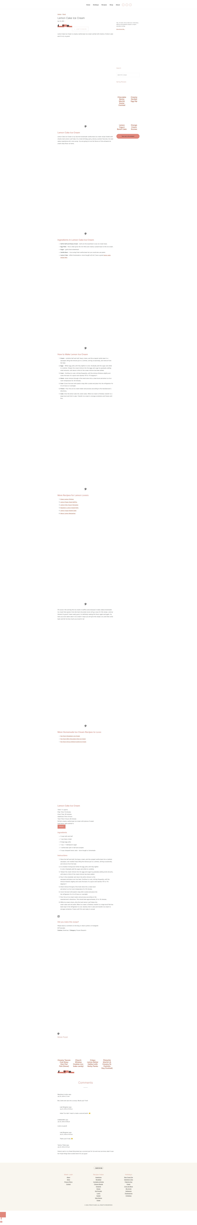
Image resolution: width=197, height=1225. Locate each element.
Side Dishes (98, 1198)
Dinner (98, 1189)
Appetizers (98, 1177)
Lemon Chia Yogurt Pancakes (69, 505)
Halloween (129, 1191)
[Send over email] (1, 1222)
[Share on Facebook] (1, 1219)
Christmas (128, 1196)
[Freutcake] (66, 5)
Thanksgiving (128, 1193)
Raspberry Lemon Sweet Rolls (69, 507)
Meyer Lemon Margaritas (67, 513)
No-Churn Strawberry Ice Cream (70, 736)
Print (61, 826)
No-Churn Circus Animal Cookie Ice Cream (73, 741)
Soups (98, 1200)
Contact (68, 1184)
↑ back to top (98, 1168)
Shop (68, 1179)
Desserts (98, 1186)
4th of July (128, 1189)
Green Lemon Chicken (67, 499)
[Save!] (85, 127)
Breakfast (98, 1179)
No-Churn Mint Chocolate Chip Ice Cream (73, 739)
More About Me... (120, 29)
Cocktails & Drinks (98, 1182)
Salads (98, 1196)
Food (64, 14)
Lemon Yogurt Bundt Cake (68, 510)
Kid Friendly (98, 1191)
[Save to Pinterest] (3, 1214)
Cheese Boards (98, 1184)
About (68, 1177)
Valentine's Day (128, 1179)
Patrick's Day (128, 1182)
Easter (128, 1184)
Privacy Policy (68, 1182)
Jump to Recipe (81, 29)
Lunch (98, 1193)
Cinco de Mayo (128, 1186)
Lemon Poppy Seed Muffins (68, 502)
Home (59, 14)
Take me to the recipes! (128, 136)
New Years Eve (128, 1177)
